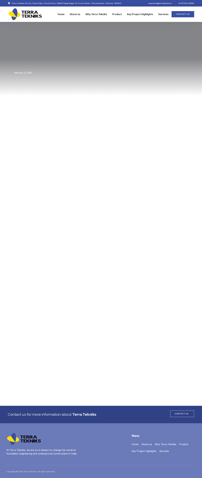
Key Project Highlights (140, 14)
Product (117, 14)
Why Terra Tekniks (96, 14)
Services (163, 14)
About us (75, 14)
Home (61, 14)
